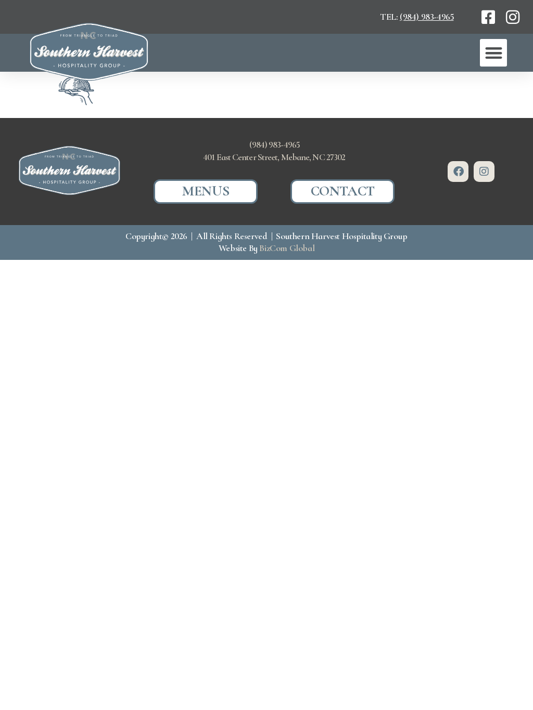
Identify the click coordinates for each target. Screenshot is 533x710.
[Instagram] (484, 171)
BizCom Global (286, 248)
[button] (493, 53)
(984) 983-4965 (426, 16)
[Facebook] (458, 171)
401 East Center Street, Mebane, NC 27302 (274, 157)
